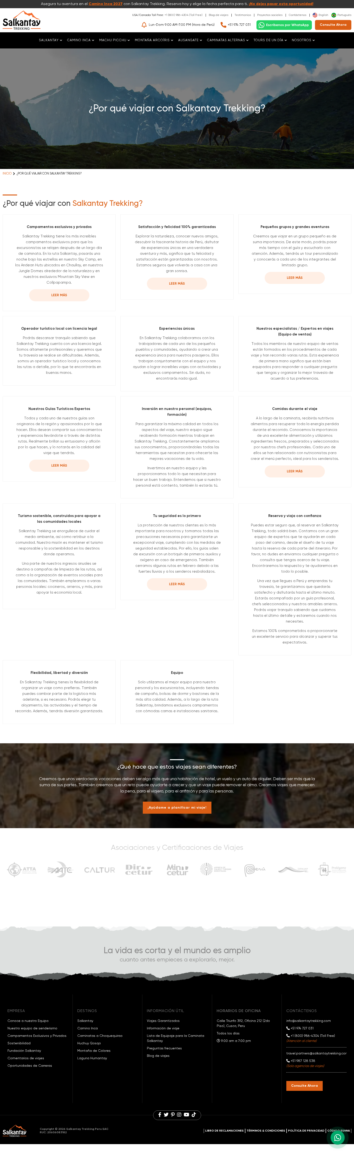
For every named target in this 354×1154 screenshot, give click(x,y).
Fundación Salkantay (24, 1051)
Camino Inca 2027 (106, 4)
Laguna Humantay (92, 1058)
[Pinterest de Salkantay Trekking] (173, 1115)
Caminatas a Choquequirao (100, 1036)
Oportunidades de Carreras (29, 1065)
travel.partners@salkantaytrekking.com (317, 1053)
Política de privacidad (306, 1130)
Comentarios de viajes (25, 1058)
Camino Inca (87, 1028)
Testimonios (243, 15)
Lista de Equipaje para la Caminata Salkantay (175, 1038)
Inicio (7, 173)
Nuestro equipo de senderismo (32, 1028)
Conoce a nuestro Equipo (28, 1021)
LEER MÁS (59, 295)
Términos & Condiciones (266, 1130)
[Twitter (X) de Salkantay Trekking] (166, 1115)
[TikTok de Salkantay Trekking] (194, 1115)
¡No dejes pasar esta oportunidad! (281, 4)
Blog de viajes (218, 15)
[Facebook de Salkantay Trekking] (159, 1115)
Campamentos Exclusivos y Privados (36, 1036)
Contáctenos (297, 15)
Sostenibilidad (19, 1043)
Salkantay (85, 1021)
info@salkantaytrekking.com (308, 1021)
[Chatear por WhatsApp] (284, 25)
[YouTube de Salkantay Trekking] (186, 1115)
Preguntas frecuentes (164, 1048)
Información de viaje (163, 1028)
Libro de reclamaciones (224, 1130)
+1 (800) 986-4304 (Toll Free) (183, 15)
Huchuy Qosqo (89, 1043)
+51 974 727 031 (239, 25)
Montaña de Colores (94, 1051)
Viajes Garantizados (163, 1021)
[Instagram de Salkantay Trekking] (179, 1115)
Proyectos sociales (269, 15)
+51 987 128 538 (302, 1061)
